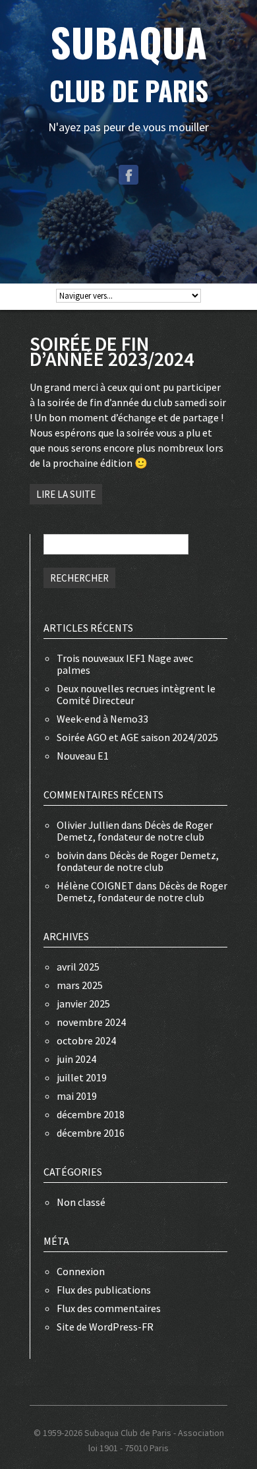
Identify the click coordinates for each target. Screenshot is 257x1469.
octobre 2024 (86, 1040)
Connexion (81, 1271)
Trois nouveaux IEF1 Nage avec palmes (125, 663)
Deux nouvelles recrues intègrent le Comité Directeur (136, 694)
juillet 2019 (82, 1077)
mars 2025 (80, 985)
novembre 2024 (91, 1022)
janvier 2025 (83, 1003)
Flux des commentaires (109, 1308)
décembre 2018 (91, 1114)
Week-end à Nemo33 (102, 718)
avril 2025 (78, 966)
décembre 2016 (91, 1132)
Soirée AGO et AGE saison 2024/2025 (137, 737)
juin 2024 (76, 1058)
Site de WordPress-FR (105, 1326)
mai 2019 (77, 1095)
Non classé (81, 1202)
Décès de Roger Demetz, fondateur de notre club (135, 830)
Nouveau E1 (83, 755)
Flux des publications (104, 1289)
